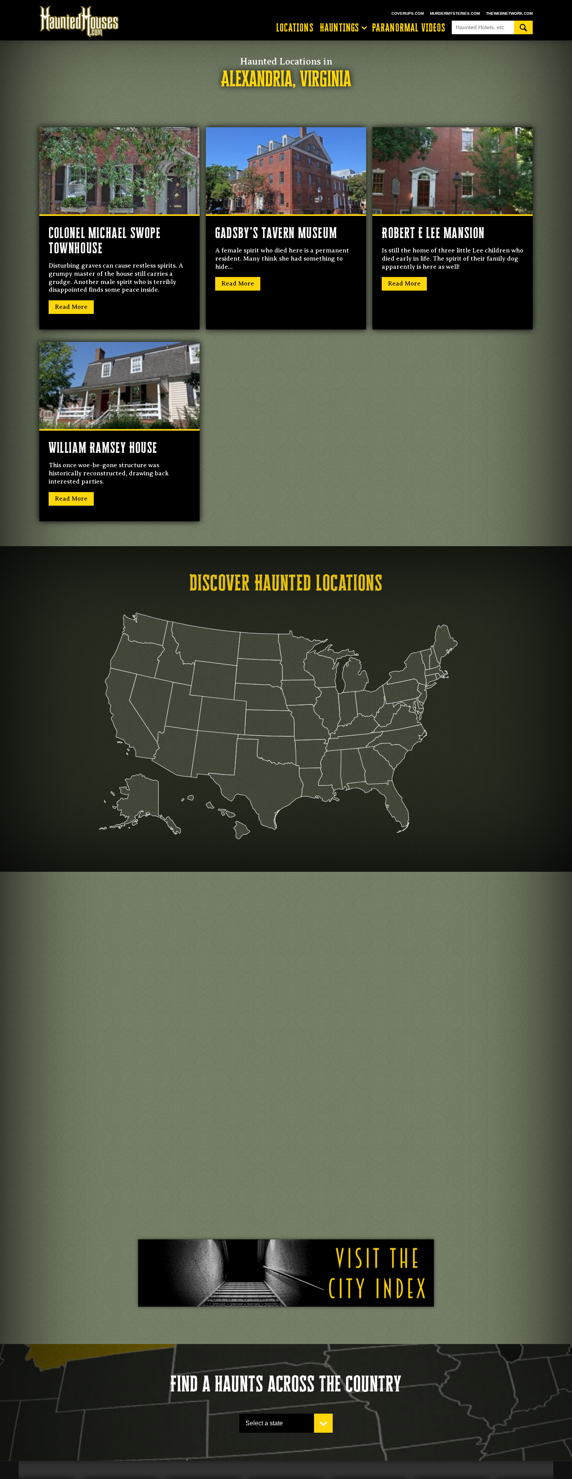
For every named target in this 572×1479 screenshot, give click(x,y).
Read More (71, 306)
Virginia (325, 78)
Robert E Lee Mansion (433, 232)
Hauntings (340, 27)
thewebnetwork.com (509, 13)
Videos (409, 27)
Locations (295, 27)
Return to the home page (82, 21)
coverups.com (407, 13)
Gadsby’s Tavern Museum (276, 232)
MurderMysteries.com (455, 13)
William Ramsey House (103, 447)
